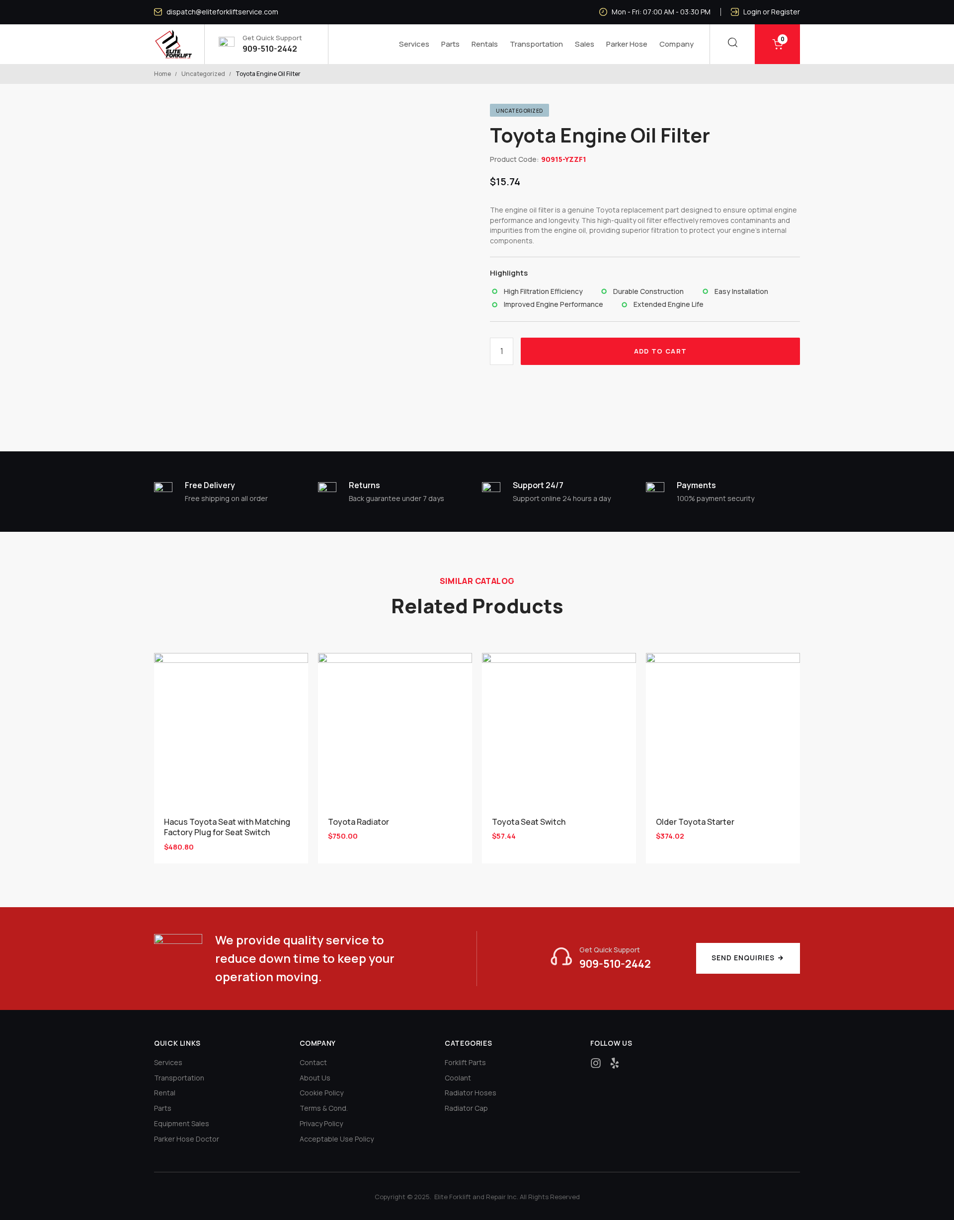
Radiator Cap (466, 1108)
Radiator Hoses (470, 1092)
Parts (450, 44)
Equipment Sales (181, 1123)
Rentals (485, 44)
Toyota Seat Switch (528, 821)
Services (414, 44)
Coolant (458, 1077)
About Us (315, 1077)
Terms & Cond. (324, 1108)
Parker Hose (626, 44)
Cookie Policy (321, 1092)
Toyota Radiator (358, 821)
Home (162, 74)
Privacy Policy (321, 1123)
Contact (313, 1062)
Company (676, 44)
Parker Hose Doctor (186, 1139)
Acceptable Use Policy (337, 1139)
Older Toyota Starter (695, 821)
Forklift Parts (465, 1062)
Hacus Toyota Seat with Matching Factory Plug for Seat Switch (227, 827)
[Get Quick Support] (601, 958)
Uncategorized (203, 74)
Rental (164, 1092)
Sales (584, 44)
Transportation (536, 44)
